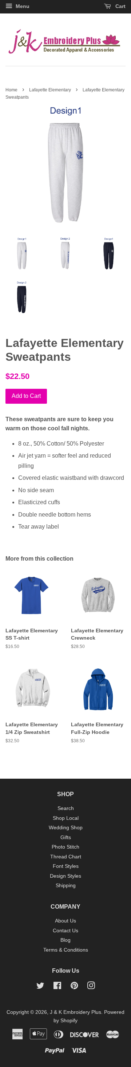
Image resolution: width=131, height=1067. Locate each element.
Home (11, 89)
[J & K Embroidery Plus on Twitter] (40, 987)
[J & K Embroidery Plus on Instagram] (91, 987)
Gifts (65, 837)
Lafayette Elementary (50, 89)
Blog (65, 940)
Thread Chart (65, 856)
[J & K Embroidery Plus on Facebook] (57, 987)
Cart (120, 6)
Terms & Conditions (65, 950)
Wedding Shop (66, 827)
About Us (65, 921)
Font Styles (66, 866)
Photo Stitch (65, 847)
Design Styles (65, 876)
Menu (21, 6)
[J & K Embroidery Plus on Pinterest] (74, 987)
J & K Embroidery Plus (75, 1012)
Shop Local (66, 818)
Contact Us (65, 930)
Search (65, 808)
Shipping (66, 885)
